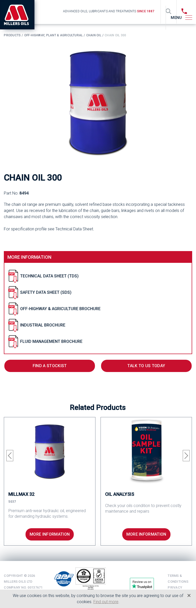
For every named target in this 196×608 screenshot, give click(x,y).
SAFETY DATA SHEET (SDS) (45, 292)
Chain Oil (93, 35)
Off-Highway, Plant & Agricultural (53, 35)
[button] (9, 455)
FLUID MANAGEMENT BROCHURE (51, 341)
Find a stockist (50, 365)
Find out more (105, 601)
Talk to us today (146, 365)
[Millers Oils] (19, 14)
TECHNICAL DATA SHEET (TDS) (49, 276)
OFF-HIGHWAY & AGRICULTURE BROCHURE (60, 308)
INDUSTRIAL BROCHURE (42, 325)
